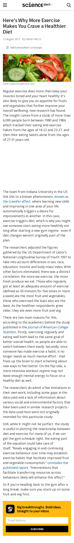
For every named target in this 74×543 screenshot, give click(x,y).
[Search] (69, 5)
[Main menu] (6, 5)
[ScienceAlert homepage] (37, 5)
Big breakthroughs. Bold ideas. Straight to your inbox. (39, 509)
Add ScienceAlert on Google (26, 47)
